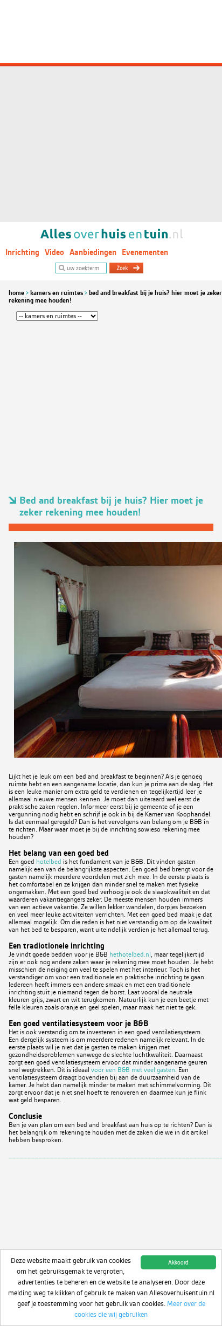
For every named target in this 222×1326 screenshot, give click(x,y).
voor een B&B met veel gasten (133, 1070)
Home (16, 293)
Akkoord (178, 1262)
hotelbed (48, 861)
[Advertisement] (111, 111)
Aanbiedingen (93, 252)
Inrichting (22, 252)
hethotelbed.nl (130, 954)
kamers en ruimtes (56, 293)
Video (54, 252)
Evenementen (145, 252)
